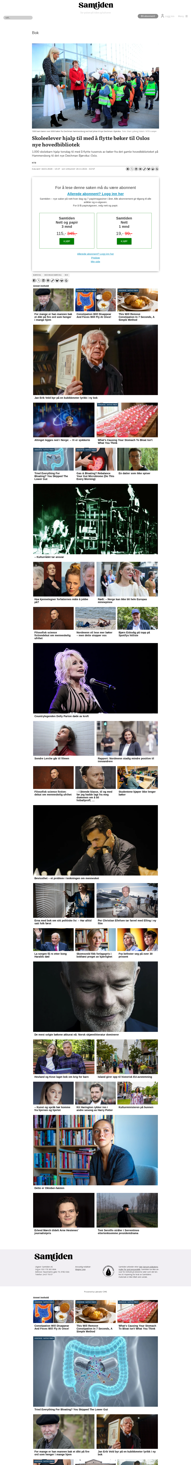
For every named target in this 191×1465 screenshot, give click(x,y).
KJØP (67, 241)
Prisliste (95, 257)
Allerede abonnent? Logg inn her (95, 194)
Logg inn (169, 16)
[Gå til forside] (95, 5)
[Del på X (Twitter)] (132, 169)
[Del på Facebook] (128, 169)
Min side (95, 261)
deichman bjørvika (53, 275)
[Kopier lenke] (144, 169)
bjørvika (37, 275)
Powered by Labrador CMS (95, 1291)
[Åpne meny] (182, 16)
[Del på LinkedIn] (136, 169)
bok (66, 275)
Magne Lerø (80, 1269)
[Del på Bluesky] (148, 169)
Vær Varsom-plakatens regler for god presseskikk (138, 1268)
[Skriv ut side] (153, 169)
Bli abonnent (148, 16)
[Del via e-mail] (140, 169)
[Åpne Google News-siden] (157, 169)
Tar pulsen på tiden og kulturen (95, 12)
